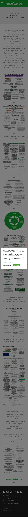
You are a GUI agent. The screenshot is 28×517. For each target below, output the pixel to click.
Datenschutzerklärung (8, 262)
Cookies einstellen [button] (7, 265)
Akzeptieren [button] (16, 265)
